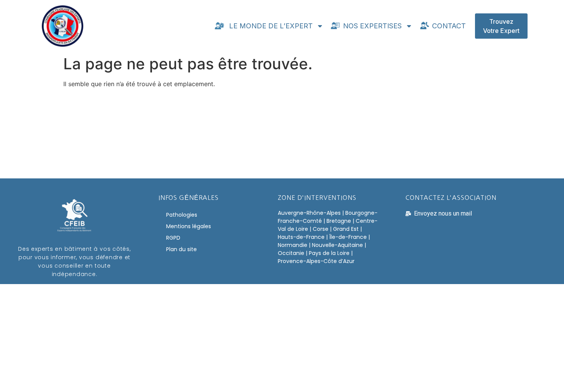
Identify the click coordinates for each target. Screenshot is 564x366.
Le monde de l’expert (269, 26)
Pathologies (181, 215)
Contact (448, 26)
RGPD (173, 238)
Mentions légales (188, 226)
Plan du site (181, 249)
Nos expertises (371, 26)
